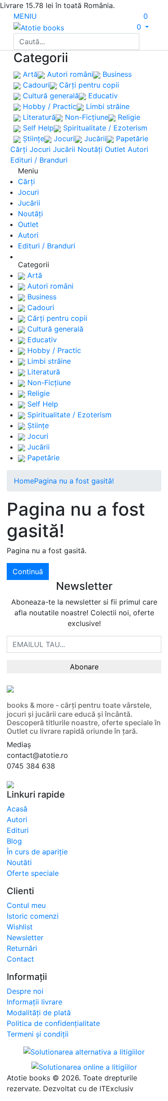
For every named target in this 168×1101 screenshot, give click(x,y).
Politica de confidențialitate (53, 1023)
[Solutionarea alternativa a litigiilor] (84, 1053)
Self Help (37, 127)
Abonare (84, 666)
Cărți (18, 149)
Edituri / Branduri (39, 159)
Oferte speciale (33, 873)
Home (24, 480)
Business (116, 74)
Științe (32, 138)
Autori (138, 149)
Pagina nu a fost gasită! (74, 480)
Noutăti (19, 862)
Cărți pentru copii (88, 84)
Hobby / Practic (49, 106)
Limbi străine (106, 106)
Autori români (69, 74)
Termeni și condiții (38, 1034)
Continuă (28, 571)
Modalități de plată (39, 1012)
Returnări (22, 948)
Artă (29, 74)
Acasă (17, 808)
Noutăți (90, 149)
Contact (20, 958)
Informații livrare (34, 1001)
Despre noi (25, 991)
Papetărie (131, 138)
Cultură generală (50, 95)
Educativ (102, 95)
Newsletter (25, 937)
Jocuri (63, 138)
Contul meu (26, 905)
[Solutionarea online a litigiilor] (84, 1066)
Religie (128, 117)
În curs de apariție (37, 851)
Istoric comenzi (33, 916)
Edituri (18, 830)
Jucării (94, 138)
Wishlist (20, 926)
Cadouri (35, 84)
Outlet (115, 149)
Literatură (38, 117)
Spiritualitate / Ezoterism (104, 127)
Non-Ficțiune (85, 117)
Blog (14, 840)
